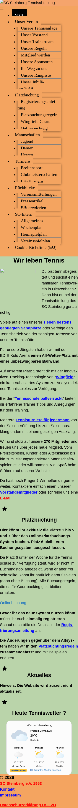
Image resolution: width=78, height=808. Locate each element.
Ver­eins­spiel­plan (35, 240)
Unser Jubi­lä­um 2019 (31, 85)
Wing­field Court (35, 121)
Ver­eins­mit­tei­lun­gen (39, 194)
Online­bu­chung (34, 128)
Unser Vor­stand (34, 34)
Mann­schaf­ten (27, 134)
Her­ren (27, 154)
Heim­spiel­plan (34, 234)
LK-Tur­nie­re (32, 181)
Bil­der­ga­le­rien (33, 207)
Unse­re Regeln (34, 48)
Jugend (27, 141)
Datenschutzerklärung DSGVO (28, 805)
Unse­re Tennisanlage (39, 28)
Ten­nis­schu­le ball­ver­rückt (39, 398)
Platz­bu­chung (27, 95)
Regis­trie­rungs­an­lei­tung (37, 104)
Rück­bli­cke (25, 187)
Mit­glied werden (35, 55)
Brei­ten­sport (32, 167)
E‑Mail (5, 498)
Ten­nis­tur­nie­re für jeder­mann (43, 420)
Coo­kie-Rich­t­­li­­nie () (36, 247)
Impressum (10, 795)
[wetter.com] (18, 771)
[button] (39, 9)
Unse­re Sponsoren (37, 61)
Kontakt (7, 789)
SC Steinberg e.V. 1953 (21, 783)
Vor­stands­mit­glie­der (18, 492)
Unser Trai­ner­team (37, 41)
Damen (27, 147)
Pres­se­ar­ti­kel (32, 200)
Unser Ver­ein (26, 21)
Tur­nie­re (22, 161)
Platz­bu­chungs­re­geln (39, 114)
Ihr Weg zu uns (34, 68)
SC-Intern (23, 214)
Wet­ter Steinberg (39, 725)
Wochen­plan (31, 227)
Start (19, 15)
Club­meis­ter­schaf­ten (39, 174)
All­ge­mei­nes (32, 220)
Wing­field (64, 377)
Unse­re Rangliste (36, 75)
